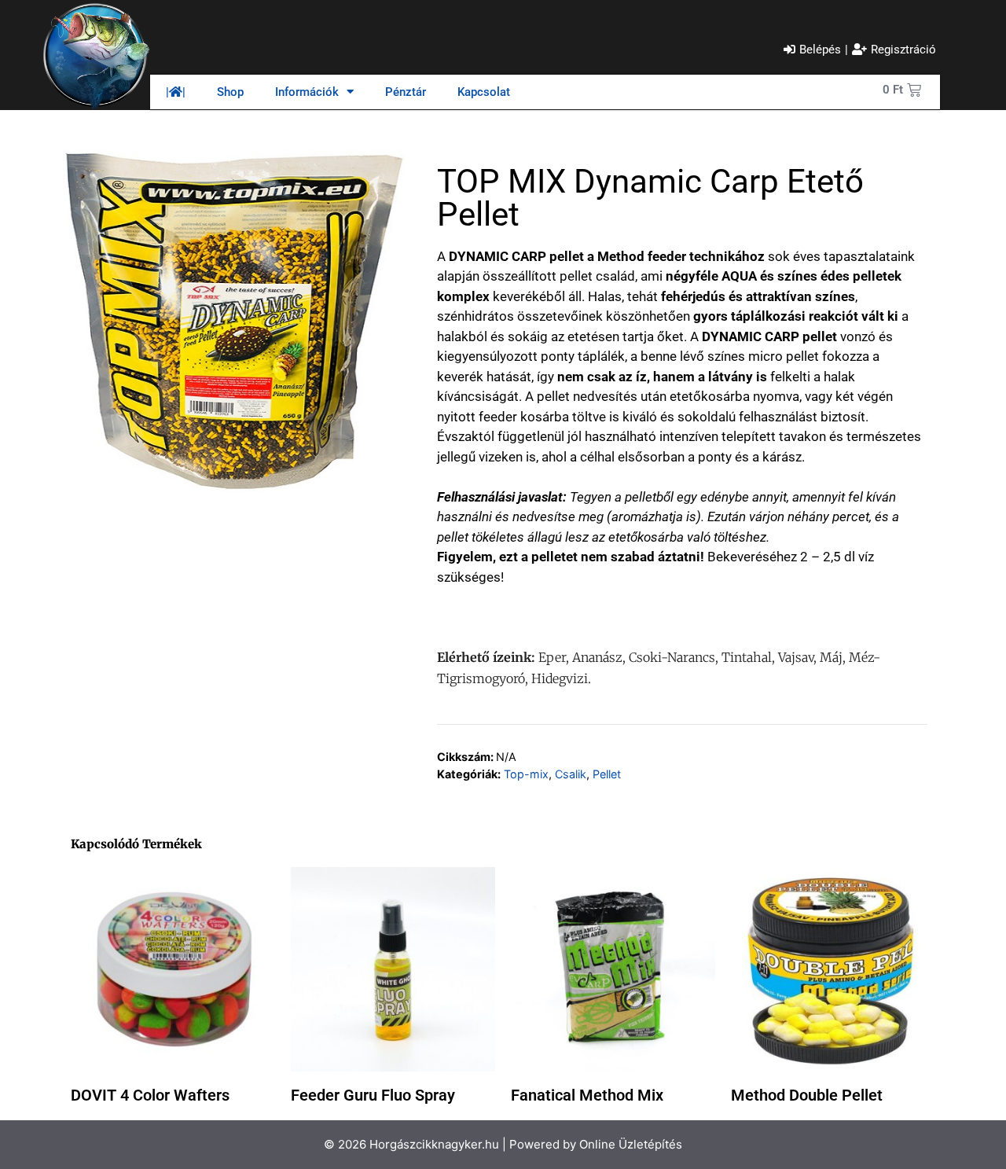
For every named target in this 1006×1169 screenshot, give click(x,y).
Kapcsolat (483, 92)
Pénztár (405, 92)
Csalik (570, 774)
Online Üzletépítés (630, 1144)
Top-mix (526, 774)
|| (175, 92)
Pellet (607, 774)
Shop (230, 92)
